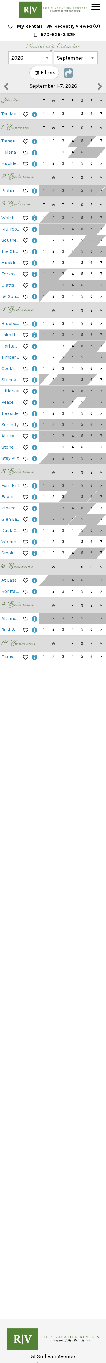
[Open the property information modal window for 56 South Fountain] (34, 296)
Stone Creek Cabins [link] (11, 447)
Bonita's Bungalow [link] (11, 591)
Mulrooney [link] (11, 229)
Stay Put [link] (10, 458)
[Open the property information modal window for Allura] (34, 436)
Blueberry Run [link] (11, 323)
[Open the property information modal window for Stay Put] (34, 458)
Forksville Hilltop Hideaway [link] (11, 274)
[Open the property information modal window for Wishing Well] (34, 541)
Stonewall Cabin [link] (11, 379)
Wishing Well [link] (11, 541)
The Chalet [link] (11, 251)
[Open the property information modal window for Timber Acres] (34, 357)
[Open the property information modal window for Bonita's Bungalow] (34, 591)
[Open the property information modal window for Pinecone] (34, 508)
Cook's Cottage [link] (11, 368)
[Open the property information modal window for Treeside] (34, 413)
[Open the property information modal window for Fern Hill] (34, 485)
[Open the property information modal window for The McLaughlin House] (34, 113)
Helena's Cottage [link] (11, 152)
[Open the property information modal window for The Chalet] (34, 251)
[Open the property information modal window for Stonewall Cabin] (34, 379)
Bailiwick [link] (11, 657)
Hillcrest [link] (10, 391)
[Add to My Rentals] (25, 113)
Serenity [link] (10, 424)
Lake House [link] (11, 334)
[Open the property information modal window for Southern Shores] (34, 240)
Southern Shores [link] (11, 240)
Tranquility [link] (11, 141)
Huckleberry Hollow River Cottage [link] (11, 163)
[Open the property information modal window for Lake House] (34, 335)
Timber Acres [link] (11, 357)
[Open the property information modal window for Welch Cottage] (34, 217)
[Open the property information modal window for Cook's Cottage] (34, 368)
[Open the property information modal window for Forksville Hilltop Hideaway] (34, 274)
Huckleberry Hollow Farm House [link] (11, 262)
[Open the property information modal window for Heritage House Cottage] (34, 346)
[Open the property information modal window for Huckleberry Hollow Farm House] (34, 262)
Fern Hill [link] (10, 485)
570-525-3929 (58, 34)
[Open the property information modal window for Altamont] (34, 618)
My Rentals (30, 26)
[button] (97, 10)
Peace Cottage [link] (11, 402)
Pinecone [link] (11, 508)
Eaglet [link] (8, 496)
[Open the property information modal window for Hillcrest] (34, 391)
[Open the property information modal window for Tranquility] (34, 141)
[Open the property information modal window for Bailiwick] (34, 657)
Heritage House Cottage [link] (11, 346)
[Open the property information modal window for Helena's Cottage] (34, 152)
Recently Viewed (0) (77, 26)
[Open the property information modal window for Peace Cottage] (34, 402)
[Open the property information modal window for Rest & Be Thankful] (34, 629)
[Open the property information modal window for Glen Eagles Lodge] (34, 519)
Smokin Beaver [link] (11, 553)
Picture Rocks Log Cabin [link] (11, 190)
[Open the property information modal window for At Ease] (34, 580)
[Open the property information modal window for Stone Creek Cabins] (34, 447)
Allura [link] (7, 436)
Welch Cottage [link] (11, 217)
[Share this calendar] (68, 72)
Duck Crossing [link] (11, 530)
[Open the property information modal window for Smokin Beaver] (34, 553)
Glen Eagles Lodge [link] (11, 519)
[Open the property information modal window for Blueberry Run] (34, 323)
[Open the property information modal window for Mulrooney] (34, 229)
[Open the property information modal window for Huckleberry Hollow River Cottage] (34, 163)
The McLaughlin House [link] (11, 113)
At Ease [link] (9, 580)
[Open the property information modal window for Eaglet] (34, 496)
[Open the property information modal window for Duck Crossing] (34, 530)
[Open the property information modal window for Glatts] (34, 285)
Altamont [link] (11, 618)
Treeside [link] (10, 413)
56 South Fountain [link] (11, 296)
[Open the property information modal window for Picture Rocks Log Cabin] (34, 190)
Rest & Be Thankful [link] (11, 629)
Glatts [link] (7, 285)
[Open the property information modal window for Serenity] (34, 424)
